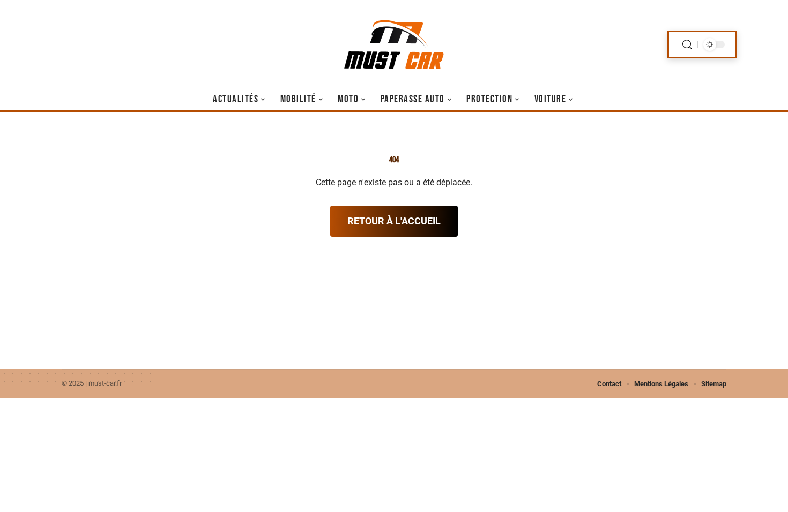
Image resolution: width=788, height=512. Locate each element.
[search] (687, 44)
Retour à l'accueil (394, 221)
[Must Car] (394, 44)
